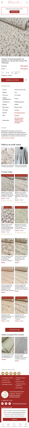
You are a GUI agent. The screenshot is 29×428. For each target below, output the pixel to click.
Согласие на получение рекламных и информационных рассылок (15, 229)
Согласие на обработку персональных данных (15, 225)
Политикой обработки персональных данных (14, 223)
